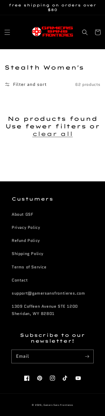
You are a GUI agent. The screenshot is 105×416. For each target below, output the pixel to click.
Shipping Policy (27, 253)
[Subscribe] (86, 356)
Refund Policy (26, 240)
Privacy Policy (26, 227)
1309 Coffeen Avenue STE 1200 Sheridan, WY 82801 (45, 309)
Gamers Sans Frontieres (58, 405)
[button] (7, 32)
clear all (52, 133)
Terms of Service (29, 267)
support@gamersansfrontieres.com (48, 293)
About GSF (22, 214)
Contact (20, 280)
